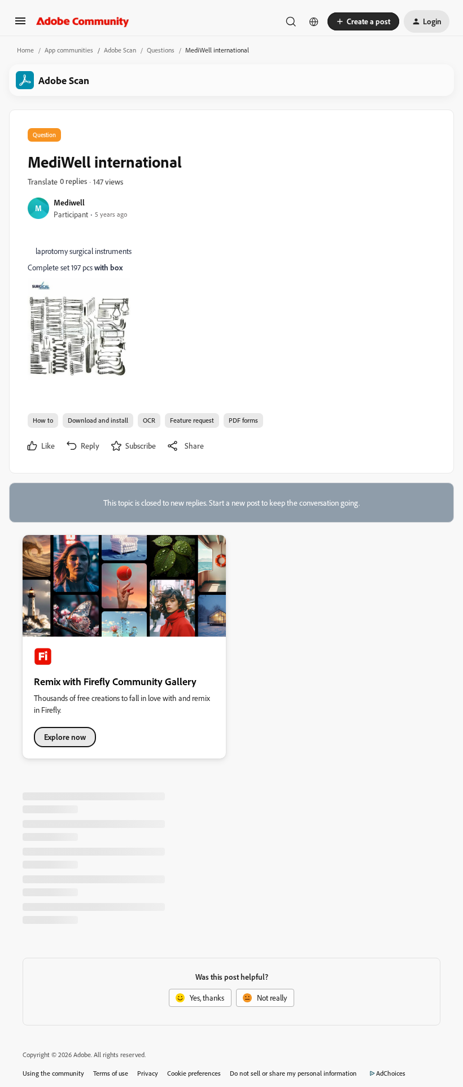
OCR (149, 420)
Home (25, 50)
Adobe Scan (120, 50)
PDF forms (243, 420)
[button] (20, 24)
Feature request (192, 420)
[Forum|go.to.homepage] (82, 21)
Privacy (147, 1073)
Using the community (53, 1073)
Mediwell (69, 202)
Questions (160, 50)
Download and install (98, 420)
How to (43, 420)
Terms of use (110, 1073)
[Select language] (314, 21)
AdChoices (390, 1073)
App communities (69, 50)
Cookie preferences (194, 1073)
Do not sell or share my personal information (293, 1073)
